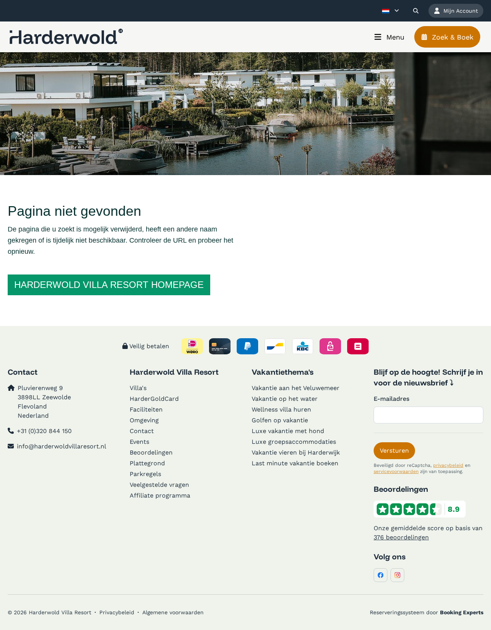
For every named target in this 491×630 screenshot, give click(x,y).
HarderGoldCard (154, 398)
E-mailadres (391, 398)
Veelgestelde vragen (159, 484)
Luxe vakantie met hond (288, 431)
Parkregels (145, 474)
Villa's (138, 388)
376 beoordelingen (401, 537)
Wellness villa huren (281, 409)
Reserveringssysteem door (426, 612)
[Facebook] (380, 575)
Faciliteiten (146, 409)
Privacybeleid (116, 612)
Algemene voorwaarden (173, 612)
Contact (142, 431)
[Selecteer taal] (390, 11)
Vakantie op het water (285, 398)
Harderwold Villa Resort (174, 372)
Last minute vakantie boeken (295, 463)
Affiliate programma (160, 495)
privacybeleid (448, 465)
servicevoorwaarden (396, 471)
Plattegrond (147, 463)
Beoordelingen (151, 452)
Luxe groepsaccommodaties (294, 441)
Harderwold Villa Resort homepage (109, 284)
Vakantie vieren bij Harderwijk (296, 452)
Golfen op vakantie (280, 420)
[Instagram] (397, 575)
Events (139, 441)
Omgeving (144, 420)
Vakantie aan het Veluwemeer (295, 388)
